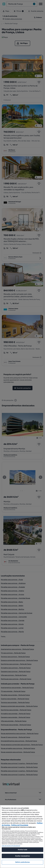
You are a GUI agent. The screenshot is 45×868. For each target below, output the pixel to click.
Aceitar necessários (22, 856)
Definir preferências (22, 862)
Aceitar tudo (22, 850)
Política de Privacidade (19, 825)
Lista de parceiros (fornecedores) (11, 845)
